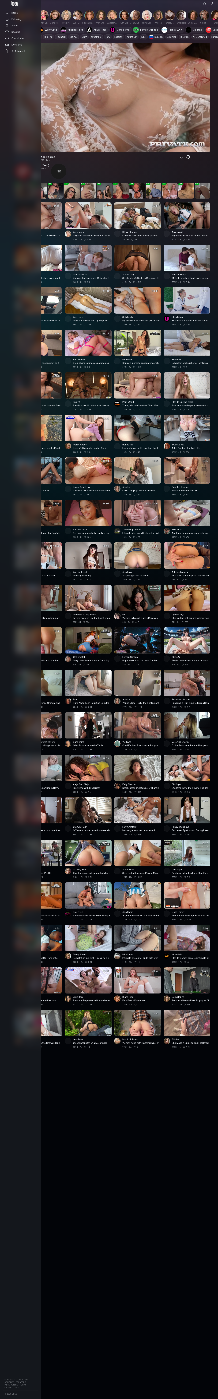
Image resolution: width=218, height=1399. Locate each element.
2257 (17, 1387)
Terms (23, 1385)
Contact (9, 1382)
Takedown (22, 1380)
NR (58, 171)
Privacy (8, 1387)
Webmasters (11, 1385)
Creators (21, 1382)
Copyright (9, 1380)
